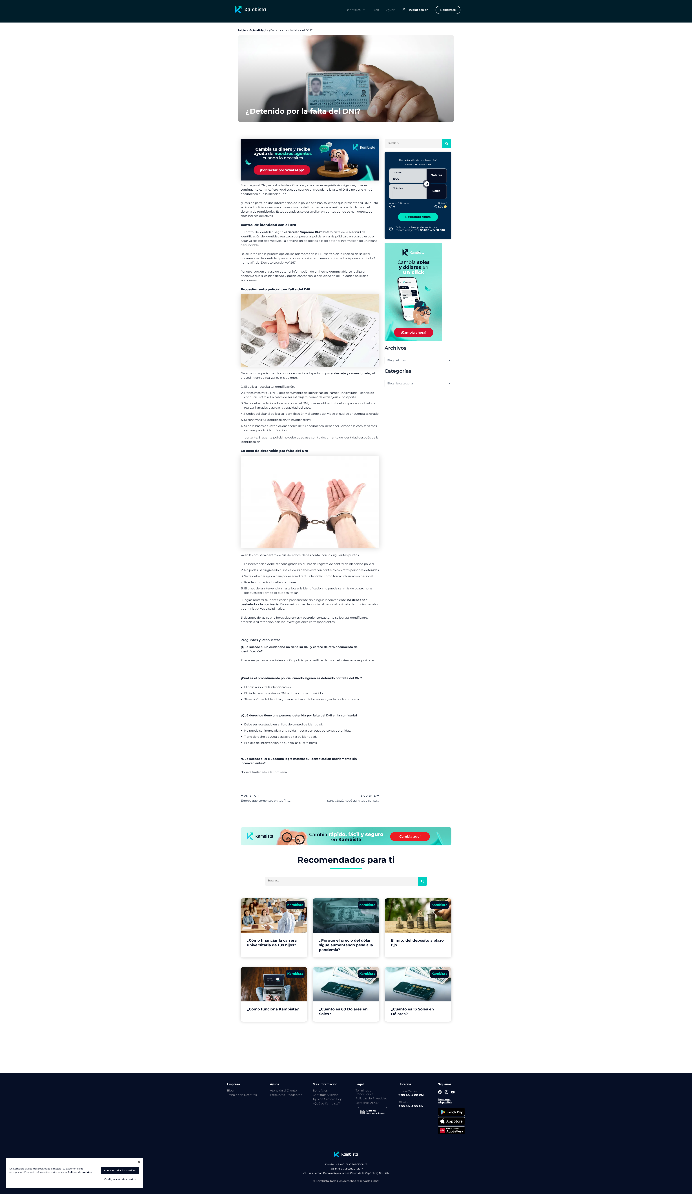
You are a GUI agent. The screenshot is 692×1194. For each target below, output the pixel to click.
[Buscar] (446, 143)
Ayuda (390, 10)
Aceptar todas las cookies (120, 1170)
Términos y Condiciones (364, 1092)
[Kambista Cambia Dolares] (310, 159)
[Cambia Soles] (413, 291)
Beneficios (353, 10)
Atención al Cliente (283, 1090)
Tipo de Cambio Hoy (327, 1099)
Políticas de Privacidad (371, 1098)
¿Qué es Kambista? (326, 1103)
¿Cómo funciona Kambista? (273, 1009)
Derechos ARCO (367, 1102)
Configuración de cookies (120, 1179)
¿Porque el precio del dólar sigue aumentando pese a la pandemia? (346, 945)
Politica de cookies (80, 1172)
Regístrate (448, 10)
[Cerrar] (139, 1162)
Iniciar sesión (418, 10)
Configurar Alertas (325, 1095)
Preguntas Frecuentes (286, 1095)
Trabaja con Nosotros (242, 1095)
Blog (375, 10)
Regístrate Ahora (418, 217)
